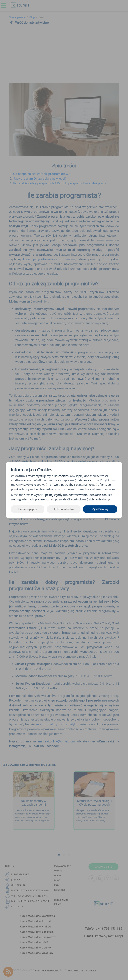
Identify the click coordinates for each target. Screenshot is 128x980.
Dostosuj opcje (27, 509)
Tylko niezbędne (64, 509)
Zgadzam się (100, 509)
